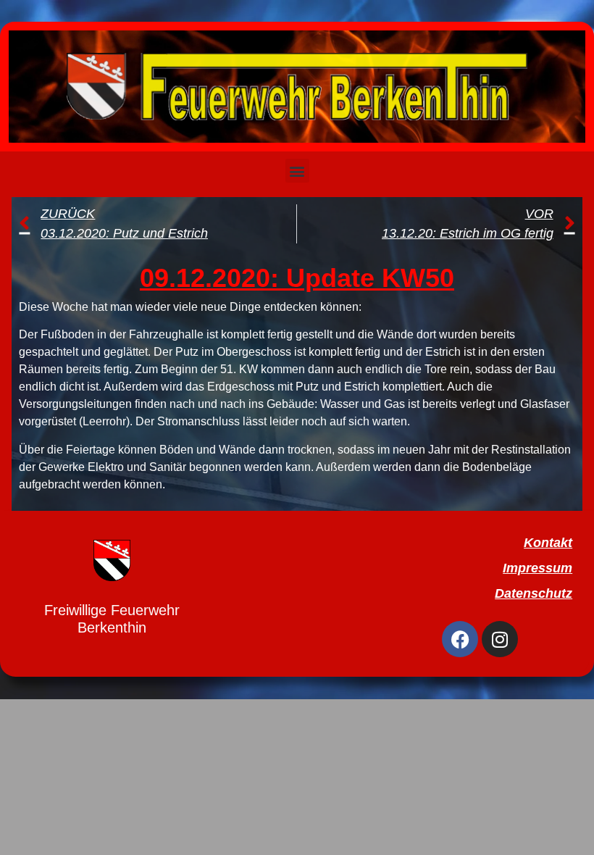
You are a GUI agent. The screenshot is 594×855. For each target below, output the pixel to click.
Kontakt (548, 542)
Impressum (537, 568)
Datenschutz (533, 593)
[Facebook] (460, 639)
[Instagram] (500, 639)
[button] (297, 171)
